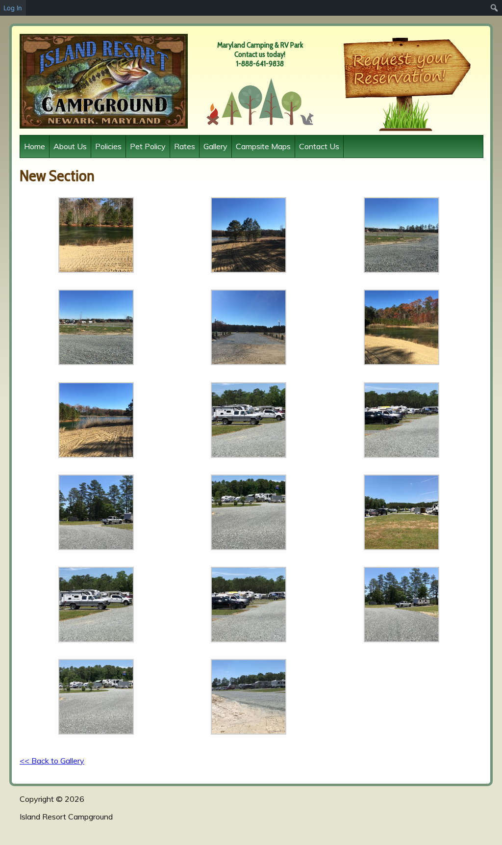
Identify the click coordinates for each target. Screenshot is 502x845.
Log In (12, 8)
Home (34, 146)
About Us (70, 146)
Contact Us (319, 146)
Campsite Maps (263, 146)
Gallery (215, 146)
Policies (108, 146)
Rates (184, 146)
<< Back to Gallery (52, 761)
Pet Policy (148, 146)
